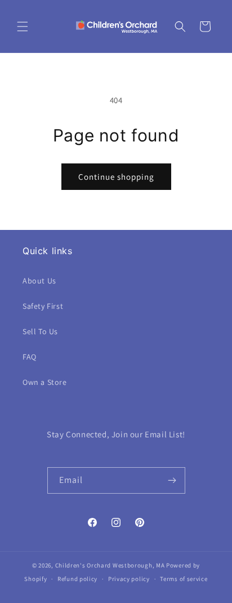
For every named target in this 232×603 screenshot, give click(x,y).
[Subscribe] (172, 480)
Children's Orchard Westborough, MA (110, 565)
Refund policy (77, 579)
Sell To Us (40, 331)
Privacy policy (129, 579)
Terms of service (183, 579)
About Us (39, 281)
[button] (22, 26)
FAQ (30, 357)
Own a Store (45, 382)
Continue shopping (116, 176)
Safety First (43, 306)
